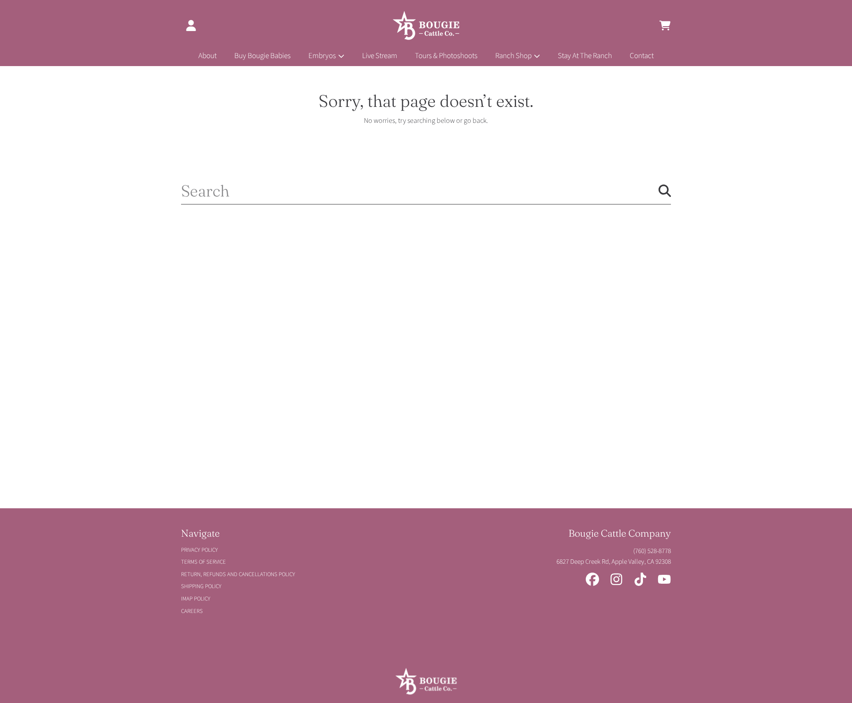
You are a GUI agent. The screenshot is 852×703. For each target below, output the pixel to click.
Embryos (322, 55)
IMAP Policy (195, 599)
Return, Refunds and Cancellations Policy (238, 574)
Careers (192, 611)
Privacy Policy (199, 550)
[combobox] (426, 190)
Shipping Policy (201, 586)
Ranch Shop (514, 55)
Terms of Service (203, 562)
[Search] (664, 190)
